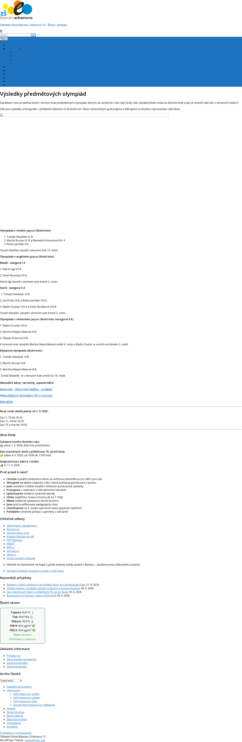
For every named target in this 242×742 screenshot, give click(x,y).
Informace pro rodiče (26, 52)
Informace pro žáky (25, 59)
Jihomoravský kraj (18, 533)
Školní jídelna (15, 74)
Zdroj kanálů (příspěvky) (22, 659)
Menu (4, 39)
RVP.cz (10, 547)
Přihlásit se (13, 656)
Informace (13, 48)
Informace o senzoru (22, 639)
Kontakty (12, 85)
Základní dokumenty (19, 45)
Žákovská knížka (17, 77)
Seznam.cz (13, 551)
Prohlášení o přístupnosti (16, 733)
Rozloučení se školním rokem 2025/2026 (31, 595)
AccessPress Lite (35, 740)
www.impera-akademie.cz (22, 525)
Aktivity (11, 67)
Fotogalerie (14, 81)
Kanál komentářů (17, 663)
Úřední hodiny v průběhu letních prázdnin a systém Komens (43, 588)
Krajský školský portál (20, 536)
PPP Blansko (14, 540)
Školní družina (15, 70)
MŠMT (11, 544)
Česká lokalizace (17, 666)
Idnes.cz (11, 554)
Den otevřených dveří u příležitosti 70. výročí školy (37, 592)
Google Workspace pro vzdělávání (34, 63)
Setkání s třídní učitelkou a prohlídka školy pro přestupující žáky (46, 585)
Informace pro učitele (26, 56)
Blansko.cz (13, 529)
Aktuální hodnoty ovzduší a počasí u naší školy (35, 571)
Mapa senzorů (23, 634)
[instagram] (1, 31)
